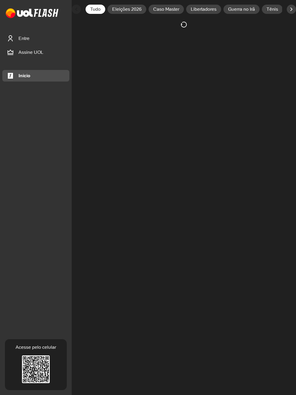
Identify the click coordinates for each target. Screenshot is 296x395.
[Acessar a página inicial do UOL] (19, 13)
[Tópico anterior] (76, 9)
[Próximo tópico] (291, 9)
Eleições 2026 (127, 9)
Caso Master (166, 9)
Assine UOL (30, 52)
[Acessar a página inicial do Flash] (46, 13)
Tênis (272, 9)
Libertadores (204, 9)
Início (24, 75)
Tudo (95, 9)
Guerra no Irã (241, 9)
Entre (23, 38)
